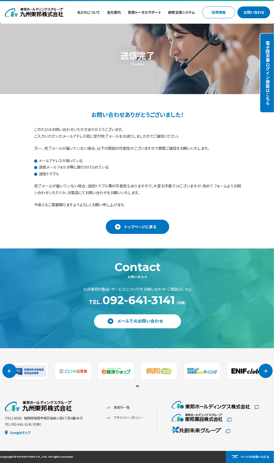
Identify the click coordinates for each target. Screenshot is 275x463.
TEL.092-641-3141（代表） (23, 424)
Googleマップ (20, 432)
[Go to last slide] (9, 371)
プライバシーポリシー (124, 417)
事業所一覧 (118, 407)
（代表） (135, 300)
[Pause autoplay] (135, 386)
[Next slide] (262, 371)
